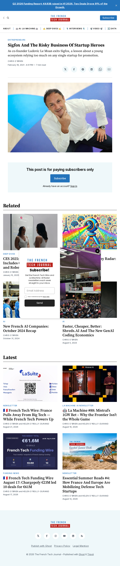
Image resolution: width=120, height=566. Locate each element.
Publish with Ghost (41, 546)
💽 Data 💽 (114, 28)
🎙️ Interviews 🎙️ (75, 28)
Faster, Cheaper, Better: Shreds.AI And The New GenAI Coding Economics (88, 331)
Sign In (73, 186)
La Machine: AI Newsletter (77, 405)
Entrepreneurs (16, 40)
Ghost (82, 554)
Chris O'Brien (15, 61)
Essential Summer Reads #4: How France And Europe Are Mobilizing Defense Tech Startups (86, 484)
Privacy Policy (62, 546)
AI (4, 321)
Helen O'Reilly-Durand (36, 424)
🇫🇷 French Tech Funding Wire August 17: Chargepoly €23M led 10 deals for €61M (29, 482)
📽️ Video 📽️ (96, 28)
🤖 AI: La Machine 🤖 (27, 28)
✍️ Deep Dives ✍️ (52, 28)
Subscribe (108, 17)
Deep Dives (9, 254)
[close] (116, 5)
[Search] (8, 18)
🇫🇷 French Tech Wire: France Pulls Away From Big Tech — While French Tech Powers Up (28, 415)
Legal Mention (81, 546)
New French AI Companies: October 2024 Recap (26, 328)
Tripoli (90, 554)
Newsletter (10, 405)
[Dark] (4, 17)
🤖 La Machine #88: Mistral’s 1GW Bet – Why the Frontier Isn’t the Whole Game (89, 415)
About (7, 28)
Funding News (11, 473)
